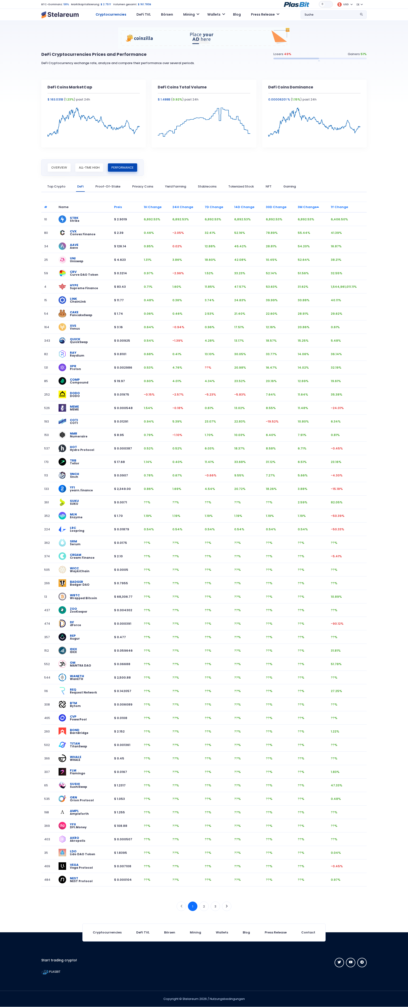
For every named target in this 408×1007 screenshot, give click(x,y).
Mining (195, 932)
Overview (59, 167)
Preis (118, 207)
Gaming (289, 186)
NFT (269, 186)
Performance (122, 167)
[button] (296, 4)
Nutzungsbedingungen (227, 999)
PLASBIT (54, 971)
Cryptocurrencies (111, 14)
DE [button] (358, 4)
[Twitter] (339, 962)
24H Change (182, 207)
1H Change (153, 207)
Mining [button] (189, 14)
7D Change (214, 207)
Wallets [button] (214, 14)
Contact (308, 932)
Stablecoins (207, 186)
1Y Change (339, 207)
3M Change (307, 207)
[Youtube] (350, 962)
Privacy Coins (142, 186)
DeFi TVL (143, 14)
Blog (237, 14)
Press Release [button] (263, 14)
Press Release (276, 932)
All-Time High (89, 167)
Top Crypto (56, 186)
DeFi (80, 186)
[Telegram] (362, 962)
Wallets (222, 932)
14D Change (244, 207)
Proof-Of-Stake (107, 186)
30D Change (276, 207)
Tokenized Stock (241, 186)
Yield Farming (175, 186)
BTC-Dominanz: (52, 4)
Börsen (167, 14)
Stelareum (191, 999)
